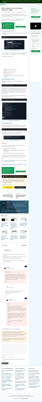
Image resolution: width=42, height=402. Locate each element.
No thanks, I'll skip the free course (21, 206)
